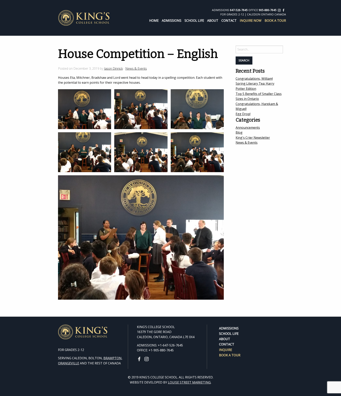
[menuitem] (152, 20)
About (212, 20)
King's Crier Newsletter (253, 137)
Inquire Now (250, 20)
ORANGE (64, 363)
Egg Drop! (243, 114)
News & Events (136, 68)
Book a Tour (275, 20)
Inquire (225, 349)
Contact (229, 20)
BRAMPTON (112, 358)
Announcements (248, 127)
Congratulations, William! (254, 78)
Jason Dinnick (113, 68)
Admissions (171, 20)
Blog (239, 132)
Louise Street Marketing (189, 382)
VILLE (75, 363)
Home (154, 20)
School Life (194, 20)
